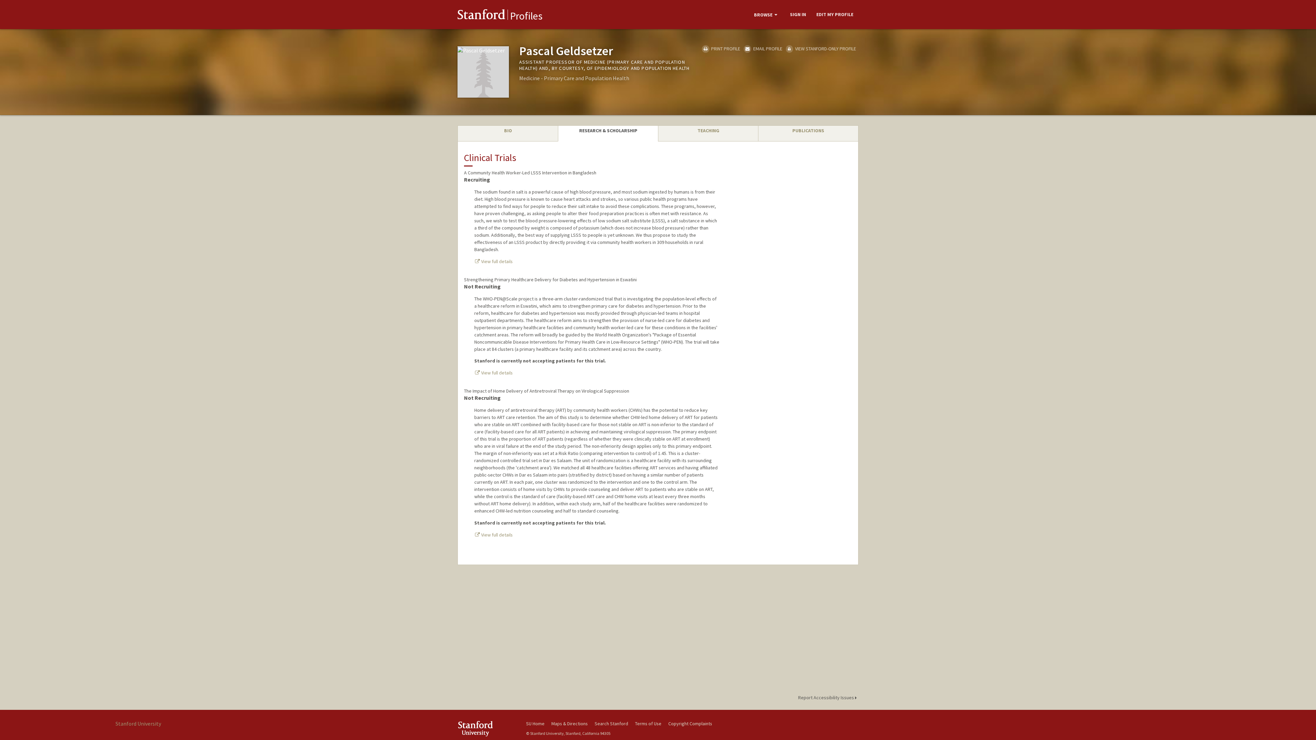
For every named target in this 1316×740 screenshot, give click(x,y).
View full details (496, 261)
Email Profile (767, 49)
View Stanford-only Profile (825, 49)
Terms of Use (648, 723)
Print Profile (725, 49)
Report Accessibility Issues (826, 697)
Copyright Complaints (690, 723)
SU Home (535, 723)
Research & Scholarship (608, 130)
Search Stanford (611, 723)
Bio (508, 130)
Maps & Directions (569, 723)
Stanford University (487, 728)
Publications (808, 130)
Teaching (708, 130)
